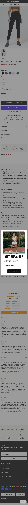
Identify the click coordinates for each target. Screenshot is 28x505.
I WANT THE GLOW (14, 271)
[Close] (25, 231)
